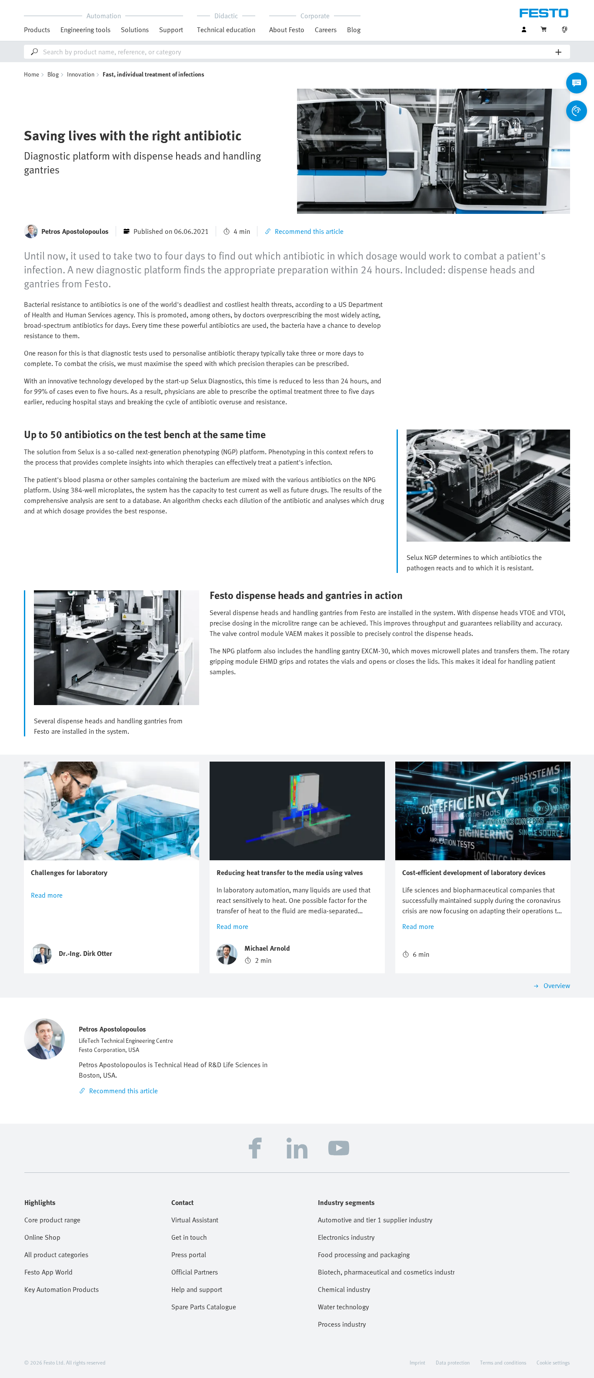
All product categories (56, 1254)
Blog (353, 29)
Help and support (196, 1289)
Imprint (417, 1362)
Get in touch (189, 1237)
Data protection (453, 1362)
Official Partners (194, 1272)
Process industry (342, 1324)
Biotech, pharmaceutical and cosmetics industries (386, 1272)
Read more (47, 895)
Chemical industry (344, 1289)
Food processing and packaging (364, 1254)
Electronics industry (346, 1237)
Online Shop (42, 1237)
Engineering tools (85, 29)
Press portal (188, 1254)
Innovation (80, 74)
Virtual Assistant (194, 1220)
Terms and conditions (503, 1362)
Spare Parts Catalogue (203, 1306)
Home (31, 74)
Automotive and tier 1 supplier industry (375, 1220)
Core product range (52, 1220)
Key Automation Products (61, 1289)
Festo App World (48, 1272)
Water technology (343, 1306)
